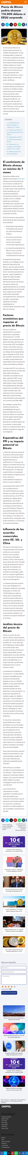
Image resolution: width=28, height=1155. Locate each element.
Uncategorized (5, 1147)
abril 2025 (4, 1126)
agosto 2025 (4, 1119)
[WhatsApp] (19, 24)
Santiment (21, 179)
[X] (11, 24)
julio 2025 (4, 1120)
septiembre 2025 (6, 1117)
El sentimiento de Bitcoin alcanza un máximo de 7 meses (13, 125)
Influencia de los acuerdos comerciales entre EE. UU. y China (14, 146)
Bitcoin (3, 1137)
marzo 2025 (4, 1128)
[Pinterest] (15, 24)
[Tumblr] (23, 24)
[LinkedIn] (23, 1153)
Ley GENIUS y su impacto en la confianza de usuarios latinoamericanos (20, 827)
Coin (2, 1139)
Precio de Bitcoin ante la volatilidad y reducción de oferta (7, 827)
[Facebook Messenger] (7, 24)
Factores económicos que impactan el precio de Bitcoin (15, 132)
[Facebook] (3, 24)
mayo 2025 (4, 1124)
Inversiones (4, 1145)
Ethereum (4, 1143)
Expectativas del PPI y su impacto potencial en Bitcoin (14, 139)
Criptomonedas (5, 1141)
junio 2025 (4, 1122)
